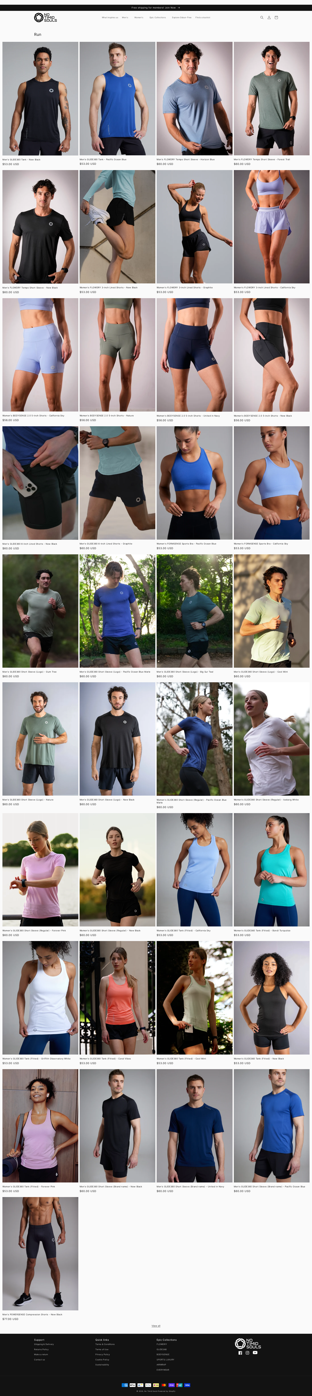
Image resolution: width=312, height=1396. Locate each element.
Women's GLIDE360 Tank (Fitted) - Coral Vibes (105, 1058)
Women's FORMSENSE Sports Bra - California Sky (261, 543)
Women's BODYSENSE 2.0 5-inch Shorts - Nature (107, 415)
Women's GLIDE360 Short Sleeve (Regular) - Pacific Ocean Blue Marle (192, 801)
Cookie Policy (102, 1359)
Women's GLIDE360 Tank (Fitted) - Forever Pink (28, 1186)
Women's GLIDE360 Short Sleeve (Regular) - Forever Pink (34, 930)
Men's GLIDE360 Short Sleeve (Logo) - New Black (107, 799)
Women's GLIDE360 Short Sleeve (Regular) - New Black (110, 930)
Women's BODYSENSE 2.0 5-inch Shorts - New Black (263, 415)
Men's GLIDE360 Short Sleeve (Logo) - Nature (28, 799)
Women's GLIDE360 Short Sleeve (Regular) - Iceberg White (266, 799)
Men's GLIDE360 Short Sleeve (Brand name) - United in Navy (190, 1186)
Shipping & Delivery (44, 1344)
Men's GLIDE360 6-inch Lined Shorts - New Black (29, 544)
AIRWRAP (161, 1364)
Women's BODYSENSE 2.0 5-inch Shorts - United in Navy (188, 415)
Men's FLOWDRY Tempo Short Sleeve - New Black (30, 287)
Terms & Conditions (105, 1344)
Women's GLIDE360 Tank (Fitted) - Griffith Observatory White (36, 1058)
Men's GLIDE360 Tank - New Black (21, 159)
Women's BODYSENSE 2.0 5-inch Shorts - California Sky (33, 415)
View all (156, 1325)
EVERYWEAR (163, 1370)
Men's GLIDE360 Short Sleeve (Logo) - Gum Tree (29, 671)
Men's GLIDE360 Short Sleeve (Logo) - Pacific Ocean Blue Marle (115, 671)
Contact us (39, 1359)
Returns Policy (41, 1349)
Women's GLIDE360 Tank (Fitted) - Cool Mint (181, 1058)
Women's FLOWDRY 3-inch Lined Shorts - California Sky (264, 287)
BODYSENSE (163, 1354)
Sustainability (102, 1364)
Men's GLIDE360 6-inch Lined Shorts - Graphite (106, 543)
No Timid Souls (150, 1391)
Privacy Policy (102, 1354)
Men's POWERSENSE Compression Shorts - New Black (32, 1314)
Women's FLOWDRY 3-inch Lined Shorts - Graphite (185, 287)
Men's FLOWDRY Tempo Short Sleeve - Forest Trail (262, 159)
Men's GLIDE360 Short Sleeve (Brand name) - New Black (111, 1186)
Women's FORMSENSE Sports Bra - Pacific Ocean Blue (186, 543)
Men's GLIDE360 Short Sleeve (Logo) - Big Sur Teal (185, 671)
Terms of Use (101, 1349)
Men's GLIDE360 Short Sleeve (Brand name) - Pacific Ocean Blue (270, 1186)
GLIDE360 (162, 1349)
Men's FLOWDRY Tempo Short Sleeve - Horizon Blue (186, 159)
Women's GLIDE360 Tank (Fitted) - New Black (259, 1058)
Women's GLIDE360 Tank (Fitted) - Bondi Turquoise (262, 930)
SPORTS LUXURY (165, 1359)
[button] (126, 17)
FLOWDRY (162, 1344)
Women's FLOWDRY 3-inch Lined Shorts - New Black (109, 287)
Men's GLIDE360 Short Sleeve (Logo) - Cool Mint (261, 671)
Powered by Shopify (167, 1391)
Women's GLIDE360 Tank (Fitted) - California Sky (183, 930)
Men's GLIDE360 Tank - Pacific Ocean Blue (103, 159)
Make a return (41, 1354)
